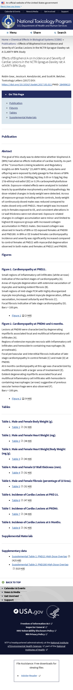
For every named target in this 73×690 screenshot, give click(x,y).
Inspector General (35, 627)
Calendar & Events (14, 588)
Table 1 (16, 427)
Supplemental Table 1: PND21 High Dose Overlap (39, 556)
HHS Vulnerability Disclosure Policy (35, 630)
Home (5, 39)
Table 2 (16, 441)
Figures (13, 107)
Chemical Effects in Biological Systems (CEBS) (36, 39)
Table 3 (16, 459)
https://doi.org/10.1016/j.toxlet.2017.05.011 (27, 84)
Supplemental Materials (22, 117)
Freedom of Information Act (35, 623)
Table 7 (16, 514)
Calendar (12, 12)
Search (61, 32)
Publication (15, 103)
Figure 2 (16, 398)
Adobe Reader (29, 675)
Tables (13, 112)
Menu (13, 32)
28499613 (64, 84)
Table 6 (16, 500)
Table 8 (16, 527)
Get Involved (49, 12)
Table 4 (16, 472)
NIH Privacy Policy (35, 634)
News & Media (32, 12)
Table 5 (16, 486)
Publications (9, 43)
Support (64, 12)
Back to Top (13, 582)
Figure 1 (16, 315)
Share (37, 32)
